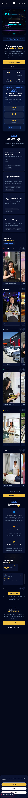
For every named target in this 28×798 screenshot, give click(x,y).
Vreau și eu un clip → (14, 495)
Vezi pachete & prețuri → (14, 62)
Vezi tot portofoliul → (9, 243)
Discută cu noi (14, 66)
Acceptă (14, 784)
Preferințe (14, 792)
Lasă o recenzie (15, 593)
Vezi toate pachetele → (14, 622)
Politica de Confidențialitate (14, 796)
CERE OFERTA (22, 3)
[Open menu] (14, 3)
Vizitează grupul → (14, 127)
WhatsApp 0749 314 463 (14, 627)
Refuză (14, 788)
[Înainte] (23, 248)
